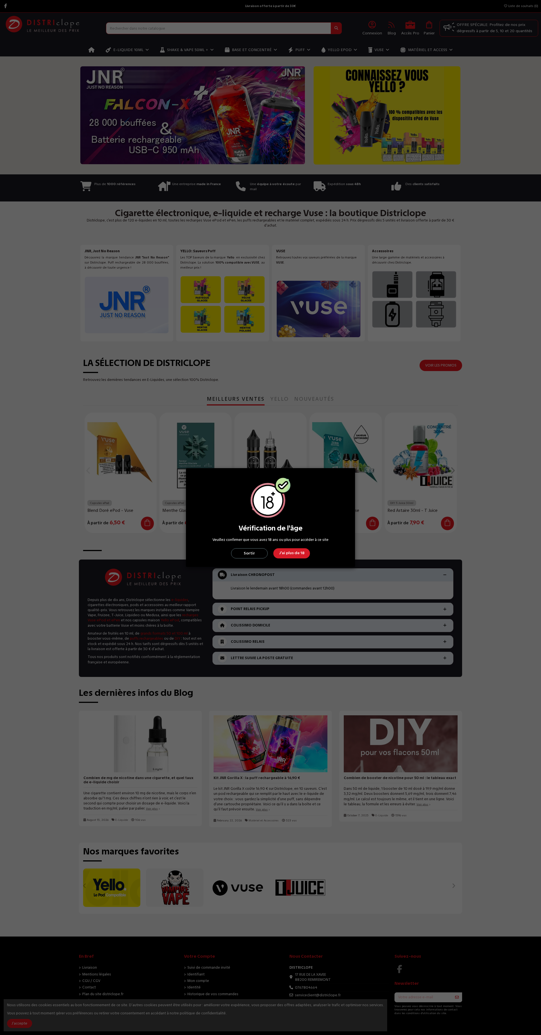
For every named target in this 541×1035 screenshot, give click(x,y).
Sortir (249, 553)
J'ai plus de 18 (292, 553)
